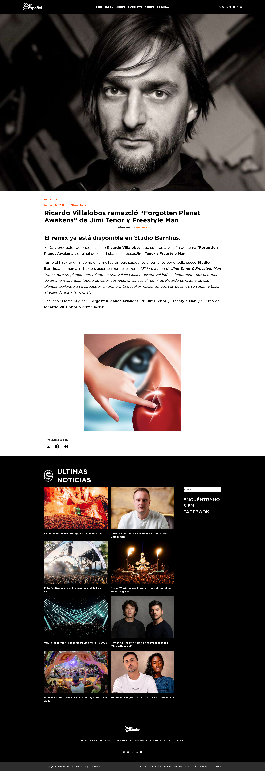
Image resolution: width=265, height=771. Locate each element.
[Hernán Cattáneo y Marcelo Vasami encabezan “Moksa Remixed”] (142, 616)
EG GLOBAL (178, 740)
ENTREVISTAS (120, 740)
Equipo (144, 766)
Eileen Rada (78, 205)
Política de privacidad (177, 766)
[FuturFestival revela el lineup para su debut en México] (76, 562)
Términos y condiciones (207, 766)
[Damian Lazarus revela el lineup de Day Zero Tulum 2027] (76, 671)
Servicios (155, 766)
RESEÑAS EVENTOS (160, 740)
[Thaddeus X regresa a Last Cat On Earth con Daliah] (142, 671)
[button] (48, 447)
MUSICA (94, 740)
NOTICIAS (105, 740)
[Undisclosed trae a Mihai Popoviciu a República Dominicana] (142, 507)
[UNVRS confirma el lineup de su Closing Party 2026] (76, 616)
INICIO (84, 740)
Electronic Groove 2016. (67, 766)
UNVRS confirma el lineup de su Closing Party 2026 (75, 642)
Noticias (50, 199)
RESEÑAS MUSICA (138, 740)
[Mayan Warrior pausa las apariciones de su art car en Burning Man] (142, 562)
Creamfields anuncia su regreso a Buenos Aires (73, 533)
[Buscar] (217, 489)
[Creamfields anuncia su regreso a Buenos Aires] (76, 507)
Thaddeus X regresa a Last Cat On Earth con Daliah (142, 697)
